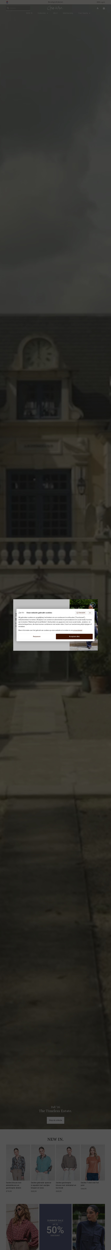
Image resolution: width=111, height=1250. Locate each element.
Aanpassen (37, 636)
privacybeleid (77, 630)
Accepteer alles (74, 636)
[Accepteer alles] (90, 613)
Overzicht (81, 613)
